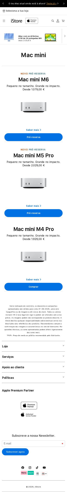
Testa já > (51, 3)
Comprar (33, 286)
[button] (4, 20)
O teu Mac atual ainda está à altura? (32, 3)
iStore (38, 487)
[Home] (17, 20)
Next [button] (64, 3)
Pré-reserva (33, 137)
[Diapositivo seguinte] (64, 36)
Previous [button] (3, 3)
